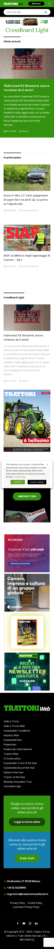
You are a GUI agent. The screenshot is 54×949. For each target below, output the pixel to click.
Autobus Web (11, 735)
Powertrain (10, 744)
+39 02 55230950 (16, 887)
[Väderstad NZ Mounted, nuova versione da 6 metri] (27, 63)
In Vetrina (26, 210)
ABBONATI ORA (27, 496)
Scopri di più (27, 858)
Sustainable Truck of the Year (20, 763)
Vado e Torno (11, 721)
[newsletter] (27, 672)
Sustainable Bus (13, 740)
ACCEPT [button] (17, 482)
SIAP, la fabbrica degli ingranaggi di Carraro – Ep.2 (27, 257)
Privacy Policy (17, 903)
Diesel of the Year (14, 772)
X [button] (47, 464)
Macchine (35, 210)
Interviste (35, 266)
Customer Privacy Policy (26, 907)
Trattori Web (11, 754)
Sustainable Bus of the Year (19, 767)
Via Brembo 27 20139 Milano (23, 881)
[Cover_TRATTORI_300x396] (27, 421)
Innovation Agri (12, 786)
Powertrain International (18, 749)
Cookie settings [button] (37, 482)
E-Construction (12, 758)
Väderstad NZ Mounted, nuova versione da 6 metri (27, 88)
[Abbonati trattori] (27, 632)
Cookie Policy (34, 903)
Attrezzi (25, 131)
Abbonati (36, 3)
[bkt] (27, 21)
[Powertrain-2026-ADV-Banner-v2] (27, 593)
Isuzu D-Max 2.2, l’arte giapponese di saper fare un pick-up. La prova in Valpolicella (26, 200)
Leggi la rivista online (27, 821)
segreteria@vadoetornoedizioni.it (27, 894)
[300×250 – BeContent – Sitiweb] (27, 553)
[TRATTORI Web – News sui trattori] (13, 4)
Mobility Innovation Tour (18, 781)
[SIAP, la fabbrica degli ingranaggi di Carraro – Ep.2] (27, 238)
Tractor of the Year (14, 777)
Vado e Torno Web (14, 726)
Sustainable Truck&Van (17, 730)
